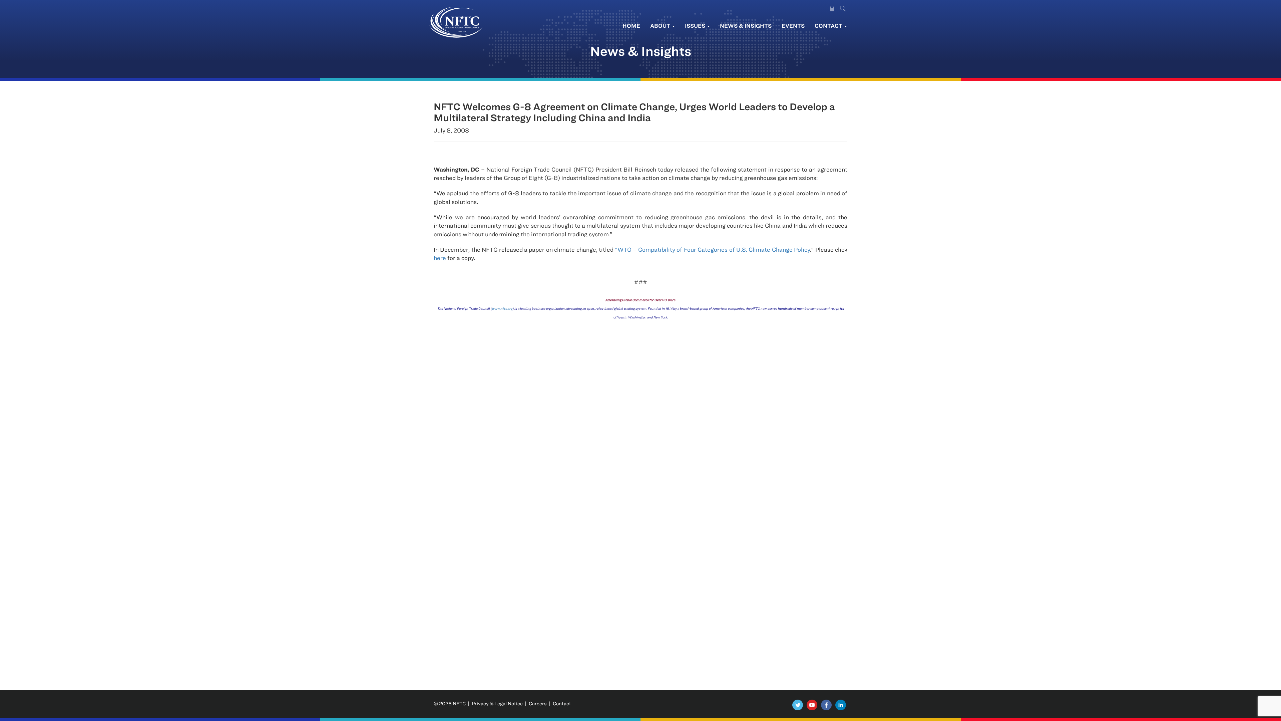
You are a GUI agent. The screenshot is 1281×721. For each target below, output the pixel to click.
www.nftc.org (502, 308)
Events (793, 25)
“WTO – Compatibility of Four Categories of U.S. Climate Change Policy (712, 249)
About (661, 25)
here (440, 257)
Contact (829, 25)
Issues (696, 25)
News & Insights (746, 25)
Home (631, 25)
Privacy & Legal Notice (497, 703)
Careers (538, 703)
